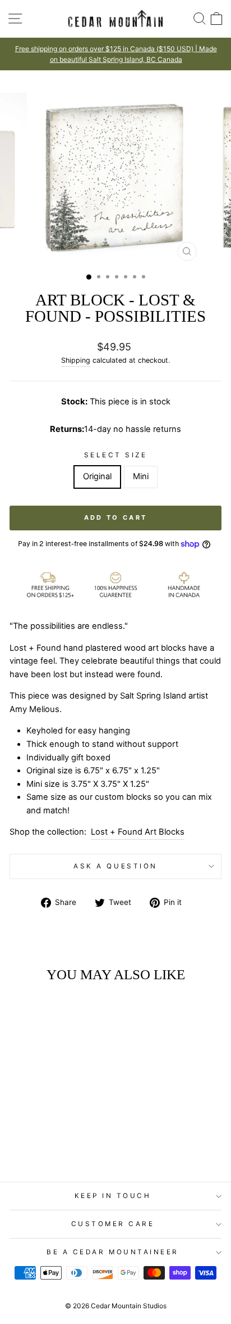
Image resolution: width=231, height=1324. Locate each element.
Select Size (115, 455)
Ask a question (115, 866)
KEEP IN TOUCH (113, 1196)
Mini (141, 476)
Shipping (75, 360)
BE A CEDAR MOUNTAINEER (113, 1252)
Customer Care (113, 1224)
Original (97, 476)
